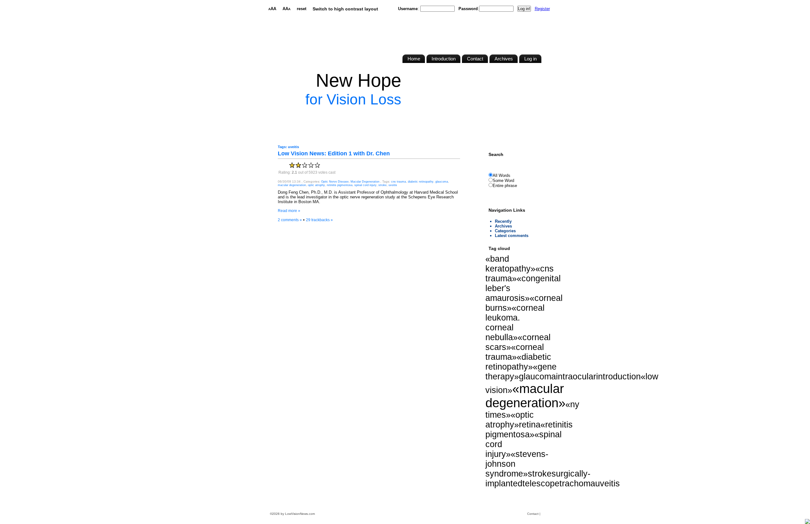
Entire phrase (505, 185)
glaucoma (441, 181)
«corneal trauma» (514, 352)
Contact (533, 513)
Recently (503, 221)
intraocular (576, 376)
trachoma (577, 483)
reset (301, 8)
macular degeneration (292, 185)
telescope (540, 483)
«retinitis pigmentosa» (529, 429)
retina (529, 424)
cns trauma (398, 181)
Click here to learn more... (376, 113)
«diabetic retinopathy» (518, 361)
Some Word (503, 180)
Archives (503, 226)
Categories (505, 230)
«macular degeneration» (525, 396)
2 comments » (290, 220)
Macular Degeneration (365, 181)
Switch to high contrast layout (345, 8)
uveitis (393, 185)
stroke (382, 185)
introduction (618, 376)
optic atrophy (316, 185)
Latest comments (511, 235)
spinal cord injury (365, 185)
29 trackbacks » (319, 220)
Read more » (289, 211)
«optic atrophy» (509, 419)
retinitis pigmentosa (339, 185)
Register (542, 8)
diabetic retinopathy (420, 181)
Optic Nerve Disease (335, 181)
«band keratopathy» (510, 263)
